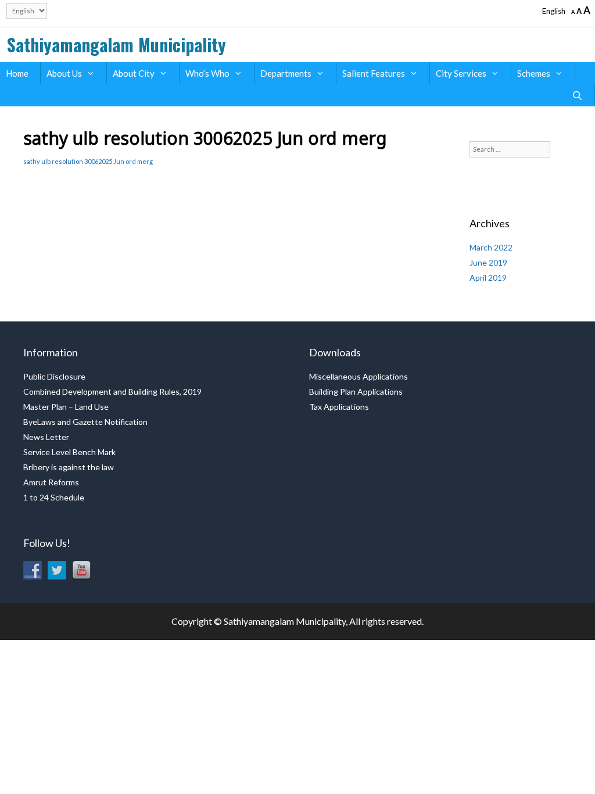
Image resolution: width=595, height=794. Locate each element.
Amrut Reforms (51, 482)
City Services (461, 73)
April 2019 (488, 277)
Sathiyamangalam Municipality (116, 44)
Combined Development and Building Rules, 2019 (112, 391)
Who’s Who (207, 73)
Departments (285, 73)
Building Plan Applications (356, 391)
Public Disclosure (54, 376)
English (553, 11)
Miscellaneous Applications (358, 376)
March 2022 (490, 247)
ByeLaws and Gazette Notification (85, 422)
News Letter (46, 437)
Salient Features (373, 73)
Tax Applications (339, 407)
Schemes (533, 73)
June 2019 (488, 262)
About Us (64, 73)
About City (134, 73)
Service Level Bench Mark (69, 452)
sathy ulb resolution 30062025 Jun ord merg (88, 161)
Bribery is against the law (68, 467)
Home (17, 73)
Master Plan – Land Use (66, 407)
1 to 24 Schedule (53, 497)
